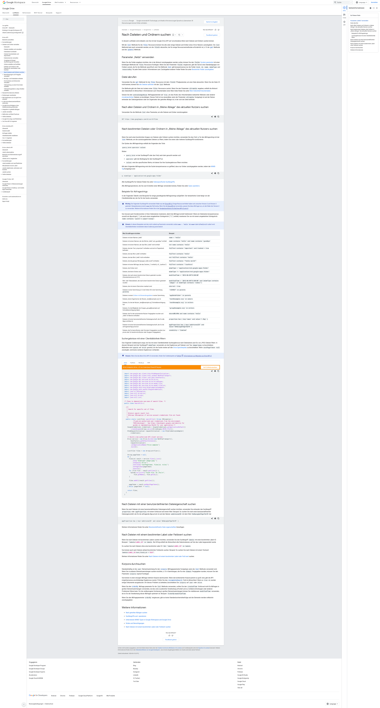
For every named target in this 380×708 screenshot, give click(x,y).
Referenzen (27, 13)
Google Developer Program (37, 665)
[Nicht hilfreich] (218, 29)
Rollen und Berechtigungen (135, 623)
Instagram (136, 672)
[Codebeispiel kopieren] (218, 116)
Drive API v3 (168, 204)
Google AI (100, 696)
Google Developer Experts (37, 672)
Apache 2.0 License (203, 648)
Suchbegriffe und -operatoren (136, 616)
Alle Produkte (59, 2)
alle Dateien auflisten (146, 84)
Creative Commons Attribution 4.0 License (170, 648)
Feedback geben (212, 35)
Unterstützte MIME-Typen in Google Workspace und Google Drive (148, 620)
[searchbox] (13, 19)
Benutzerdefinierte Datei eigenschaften (162, 527)
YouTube (136, 681)
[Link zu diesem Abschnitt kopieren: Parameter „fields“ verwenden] (156, 57)
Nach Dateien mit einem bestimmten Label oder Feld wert (169, 556)
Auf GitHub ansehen (210, 367)
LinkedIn (135, 675)
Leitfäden (16, 13)
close (377, 8)
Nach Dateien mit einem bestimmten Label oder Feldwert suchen (148, 627)
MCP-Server (38, 13)
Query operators (194, 186)
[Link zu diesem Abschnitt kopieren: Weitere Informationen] (148, 608)
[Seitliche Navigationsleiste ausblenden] (24, 704)
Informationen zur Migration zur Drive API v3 (198, 356)
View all (240, 687)
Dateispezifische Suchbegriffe (164, 182)
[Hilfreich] (215, 29)
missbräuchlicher (128, 97)
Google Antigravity (243, 678)
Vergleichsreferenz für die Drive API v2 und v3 (174, 208)
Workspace (19, 2)
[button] (13, 42)
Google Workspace (135, 29)
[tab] (125, 362)
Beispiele (49, 13)
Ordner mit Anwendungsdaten (142, 295)
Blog (134, 665)
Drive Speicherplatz (180, 347)
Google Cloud (242, 681)
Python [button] (132, 363)
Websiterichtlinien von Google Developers (148, 650)
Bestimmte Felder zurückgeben (203, 69)
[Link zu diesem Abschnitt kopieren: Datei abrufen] (138, 77)
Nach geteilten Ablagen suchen (136, 613)
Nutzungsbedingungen (36, 704)
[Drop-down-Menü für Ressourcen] (80, 2)
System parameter (206, 62)
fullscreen (373, 8)
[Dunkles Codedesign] (215, 116)
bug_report (370, 8)
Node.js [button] (141, 363)
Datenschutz (49, 704)
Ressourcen (74, 2)
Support (58, 13)
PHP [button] (148, 363)
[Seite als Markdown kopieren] (179, 35)
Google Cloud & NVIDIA (36, 678)
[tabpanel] (171, 431)
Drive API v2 (171, 206)
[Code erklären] (212, 116)
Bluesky (135, 668)
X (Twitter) (136, 678)
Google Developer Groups (37, 668)
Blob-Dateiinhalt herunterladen (200, 91)
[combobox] (343, 2)
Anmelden (374, 2)
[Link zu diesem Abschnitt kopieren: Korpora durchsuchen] (147, 564)
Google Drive (46, 2)
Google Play (241, 684)
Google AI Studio (243, 675)
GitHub (179, 356)
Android (240, 665)
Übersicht (35, 2)
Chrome (240, 668)
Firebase (240, 672)
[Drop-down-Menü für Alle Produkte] (66, 2)
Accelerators (33, 675)
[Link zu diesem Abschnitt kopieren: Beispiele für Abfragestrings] (150, 192)
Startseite (124, 29)
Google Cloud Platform (85, 696)
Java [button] (125, 363)
